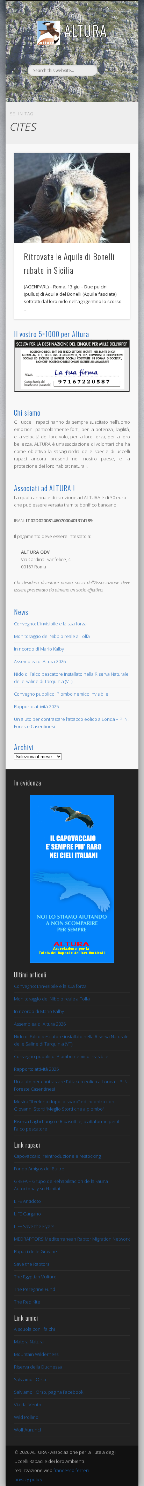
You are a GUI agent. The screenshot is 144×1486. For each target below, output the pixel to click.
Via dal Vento (27, 1404)
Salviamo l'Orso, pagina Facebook (48, 1392)
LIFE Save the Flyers (34, 1226)
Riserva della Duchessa (38, 1367)
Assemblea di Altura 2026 (40, 661)
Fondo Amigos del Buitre (39, 1168)
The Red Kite (27, 1302)
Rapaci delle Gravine (35, 1251)
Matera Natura (29, 1341)
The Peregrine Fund (34, 1289)
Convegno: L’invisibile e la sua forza (50, 623)
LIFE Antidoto (27, 1201)
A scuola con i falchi (34, 1329)
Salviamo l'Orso (30, 1379)
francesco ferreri (71, 1470)
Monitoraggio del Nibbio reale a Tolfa (52, 636)
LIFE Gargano (27, 1214)
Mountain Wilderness (36, 1354)
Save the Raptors (31, 1264)
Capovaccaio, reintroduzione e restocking (57, 1156)
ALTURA (85, 30)
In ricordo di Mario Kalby (39, 649)
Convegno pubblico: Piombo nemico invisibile (61, 694)
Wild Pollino (26, 1417)
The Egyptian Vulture (35, 1276)
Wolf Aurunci (27, 1430)
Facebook (71, 87)
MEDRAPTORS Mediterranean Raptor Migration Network (72, 1239)
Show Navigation (113, 62)
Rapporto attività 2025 (36, 706)
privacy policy (28, 1479)
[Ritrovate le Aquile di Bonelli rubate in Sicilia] (72, 198)
